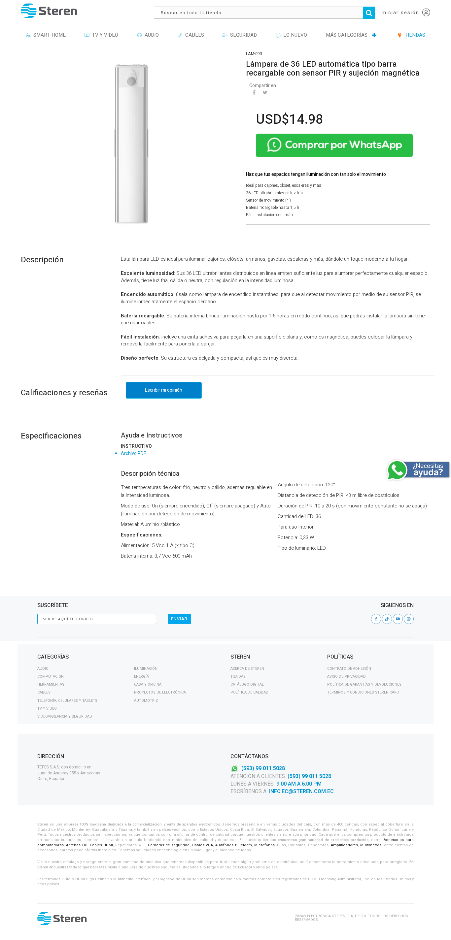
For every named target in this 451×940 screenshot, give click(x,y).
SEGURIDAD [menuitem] (242, 35)
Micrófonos (264, 845)
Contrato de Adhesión (349, 668)
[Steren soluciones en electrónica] (49, 10)
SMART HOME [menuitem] (48, 35)
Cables (44, 692)
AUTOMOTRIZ (146, 700)
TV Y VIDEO (47, 708)
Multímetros (370, 845)
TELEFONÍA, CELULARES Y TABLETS (67, 700)
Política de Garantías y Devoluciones (364, 684)
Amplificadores (344, 845)
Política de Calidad (249, 692)
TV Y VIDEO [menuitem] (103, 35)
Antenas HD (76, 845)
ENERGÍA (141, 676)
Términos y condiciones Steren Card (363, 692)
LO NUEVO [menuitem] (294, 35)
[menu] (225, 35)
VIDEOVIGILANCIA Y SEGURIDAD (64, 716)
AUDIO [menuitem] (150, 35)
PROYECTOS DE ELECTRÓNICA (160, 692)
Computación (50, 676)
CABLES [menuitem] (193, 35)
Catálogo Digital (247, 684)
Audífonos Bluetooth (233, 845)
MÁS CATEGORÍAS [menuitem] (346, 35)
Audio (43, 668)
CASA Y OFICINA (147, 684)
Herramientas (50, 684)
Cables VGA (202, 845)
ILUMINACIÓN (145, 668)
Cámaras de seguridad (169, 845)
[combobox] (268, 12)
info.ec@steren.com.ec (301, 791)
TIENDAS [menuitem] (413, 35)
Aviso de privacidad (346, 676)
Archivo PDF (133, 453)
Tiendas (238, 676)
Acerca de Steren (247, 668)
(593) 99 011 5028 (263, 768)
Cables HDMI (101, 845)
